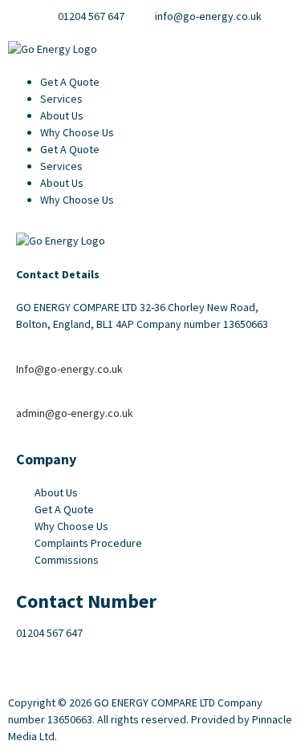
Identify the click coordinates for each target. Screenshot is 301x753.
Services (61, 98)
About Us (61, 115)
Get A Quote (70, 82)
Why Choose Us (77, 132)
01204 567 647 (49, 632)
